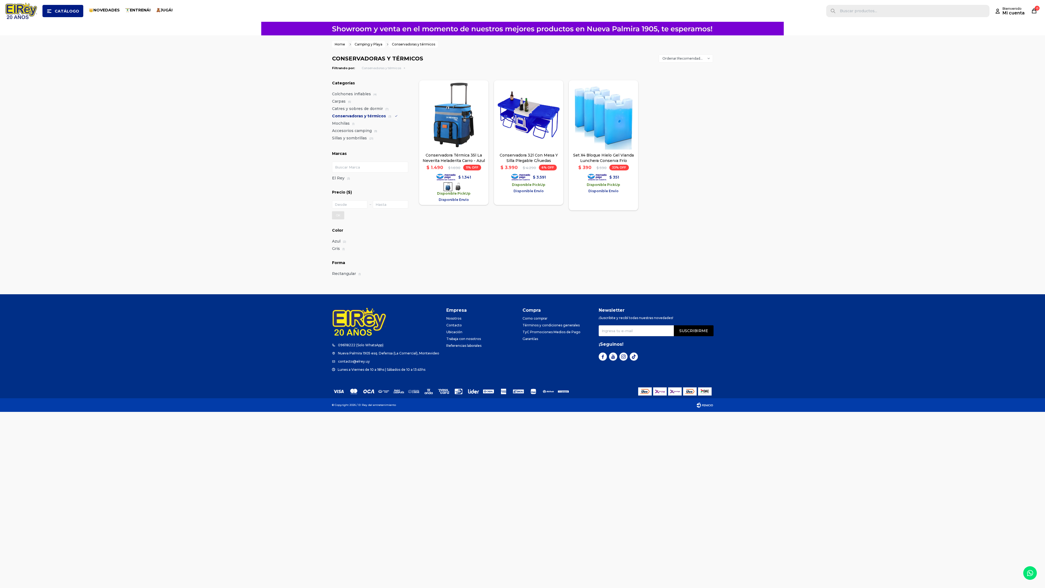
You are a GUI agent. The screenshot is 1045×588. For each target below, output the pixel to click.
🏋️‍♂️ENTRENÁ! (137, 10)
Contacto (454, 325)
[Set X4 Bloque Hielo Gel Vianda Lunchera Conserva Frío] (603, 115)
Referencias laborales (463, 346)
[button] (833, 11)
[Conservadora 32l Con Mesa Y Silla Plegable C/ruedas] (528, 115)
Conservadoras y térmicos (381, 68)
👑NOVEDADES (104, 10)
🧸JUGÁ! (164, 10)
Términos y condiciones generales (551, 325)
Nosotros (453, 318)
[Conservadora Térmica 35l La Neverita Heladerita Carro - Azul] (453, 115)
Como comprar (535, 318)
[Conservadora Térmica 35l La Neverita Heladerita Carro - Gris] (458, 186)
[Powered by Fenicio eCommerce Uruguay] (705, 405)
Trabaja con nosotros (463, 339)
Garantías (530, 339)
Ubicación (454, 332)
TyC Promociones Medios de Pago (551, 332)
